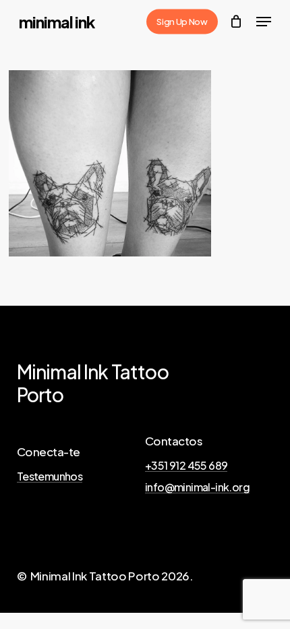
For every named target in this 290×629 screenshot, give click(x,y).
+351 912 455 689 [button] (186, 466)
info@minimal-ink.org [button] (197, 487)
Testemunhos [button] (49, 476)
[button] (263, 21)
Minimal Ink (57, 21)
